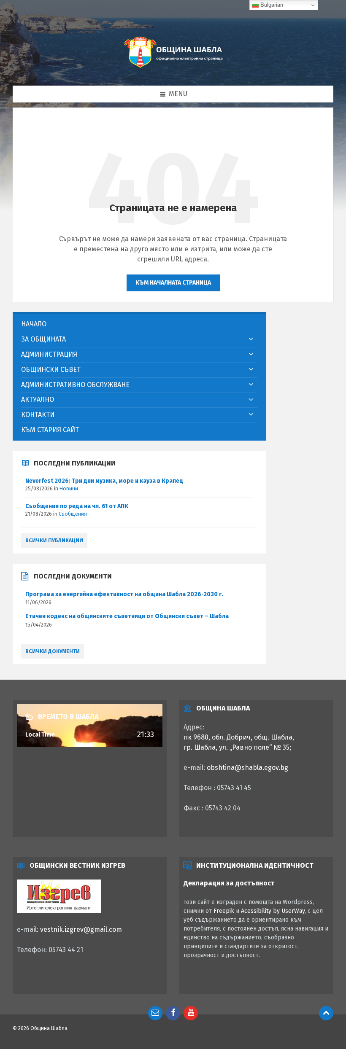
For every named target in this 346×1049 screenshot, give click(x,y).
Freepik (224, 911)
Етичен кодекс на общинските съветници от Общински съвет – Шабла (127, 616)
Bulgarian (271, 5)
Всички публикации (54, 540)
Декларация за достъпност (229, 883)
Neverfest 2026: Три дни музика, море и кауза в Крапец (104, 480)
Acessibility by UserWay (273, 911)
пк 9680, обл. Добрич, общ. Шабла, (239, 737)
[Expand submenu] (251, 339)
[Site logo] (173, 69)
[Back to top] (326, 1013)
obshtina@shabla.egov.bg (247, 768)
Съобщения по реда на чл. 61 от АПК (76, 506)
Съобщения (73, 514)
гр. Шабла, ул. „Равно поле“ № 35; (237, 747)
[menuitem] (139, 324)
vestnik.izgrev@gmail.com (81, 929)
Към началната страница (173, 282)
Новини (68, 489)
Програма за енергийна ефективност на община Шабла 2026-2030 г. (124, 594)
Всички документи (52, 651)
